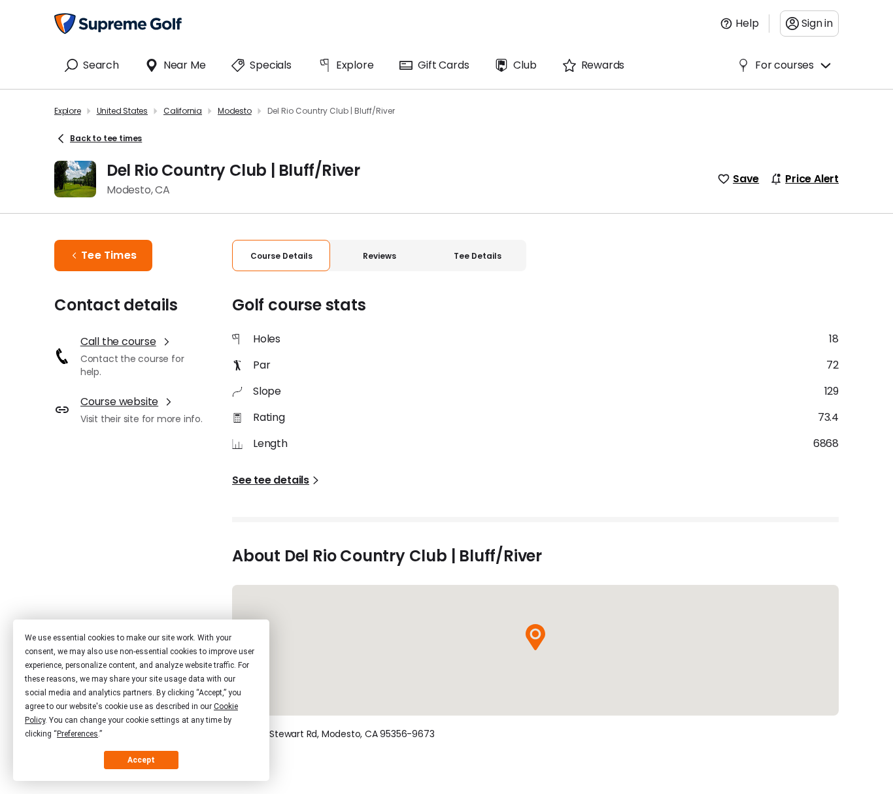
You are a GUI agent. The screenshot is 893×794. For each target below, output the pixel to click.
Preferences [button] (77, 733)
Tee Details (477, 255)
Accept (141, 760)
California (182, 110)
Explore (67, 110)
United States (122, 110)
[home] (118, 23)
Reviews (379, 255)
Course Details (281, 255)
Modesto (235, 110)
